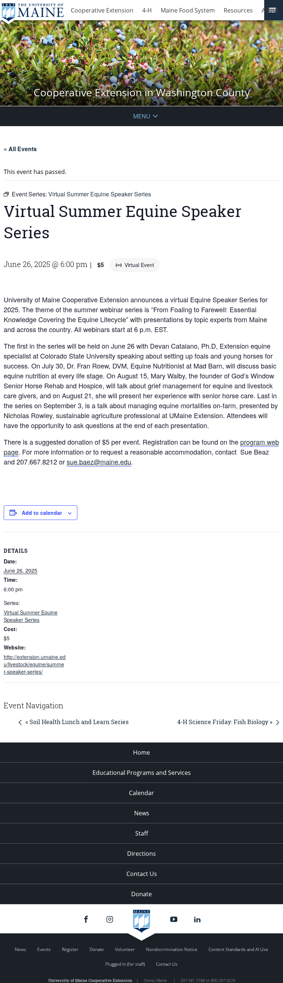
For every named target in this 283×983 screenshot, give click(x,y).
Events (44, 949)
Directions (141, 854)
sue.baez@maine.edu (99, 461)
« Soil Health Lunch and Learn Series (77, 722)
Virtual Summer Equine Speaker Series (30, 616)
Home (141, 752)
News (141, 813)
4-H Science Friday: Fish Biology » (224, 722)
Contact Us (141, 874)
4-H (147, 10)
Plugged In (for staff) (125, 964)
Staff (141, 833)
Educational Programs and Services (141, 773)
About (270, 10)
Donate (141, 894)
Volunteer (125, 949)
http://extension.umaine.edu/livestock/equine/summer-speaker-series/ (35, 664)
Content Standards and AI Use (238, 949)
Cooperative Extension (102, 10)
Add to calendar (42, 512)
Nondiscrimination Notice (172, 949)
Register (70, 949)
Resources (238, 10)
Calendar (141, 793)
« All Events (20, 149)
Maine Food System (188, 10)
